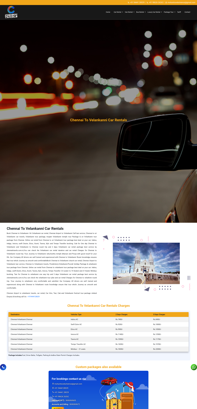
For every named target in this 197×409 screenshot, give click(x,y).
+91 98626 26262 (156, 2)
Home (108, 12)
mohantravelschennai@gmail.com (181, 2)
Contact (187, 12)
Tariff (179, 12)
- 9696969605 (64, 400)
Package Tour (169, 12)
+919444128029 (34, 297)
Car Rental (117, 12)
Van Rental (129, 12)
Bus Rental (140, 12)
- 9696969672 (66, 404)
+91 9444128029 (61, 388)
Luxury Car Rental (154, 12)
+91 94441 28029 (137, 2)
